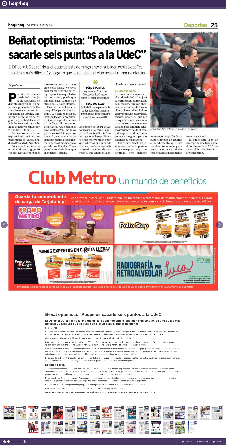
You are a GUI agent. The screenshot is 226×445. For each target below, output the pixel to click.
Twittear (188, 442)
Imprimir (218, 442)
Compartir (203, 442)
